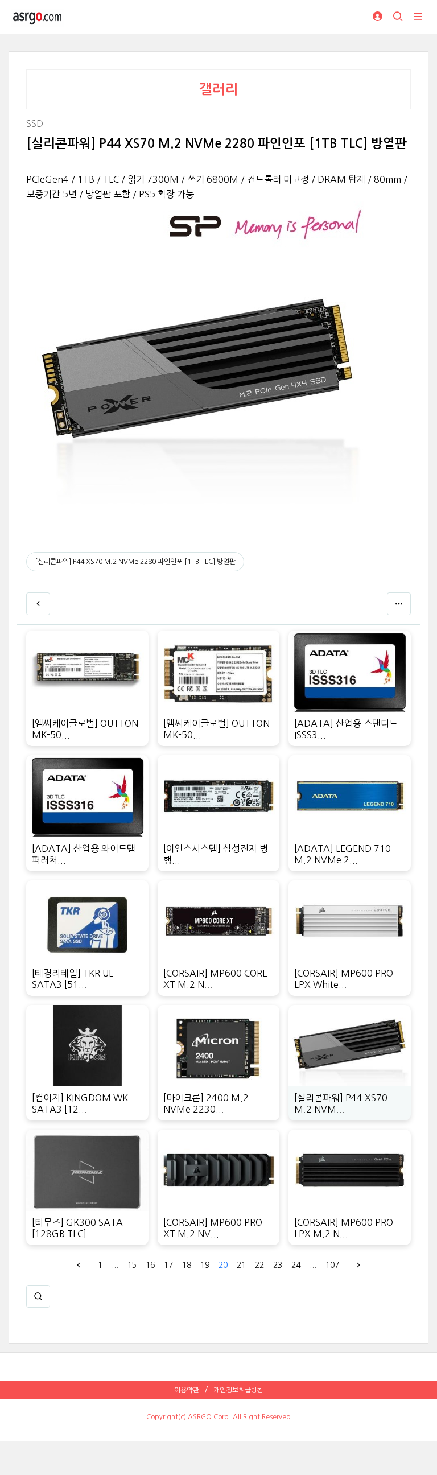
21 (241, 1265)
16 (150, 1265)
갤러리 (218, 89)
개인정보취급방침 (238, 1390)
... (115, 1265)
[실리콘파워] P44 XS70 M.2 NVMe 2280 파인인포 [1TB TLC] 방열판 (135, 561)
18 (186, 1265)
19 (204, 1265)
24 (295, 1265)
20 (223, 1265)
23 (277, 1265)
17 (168, 1265)
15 (132, 1265)
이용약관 (186, 1390)
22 (259, 1265)
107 (332, 1265)
